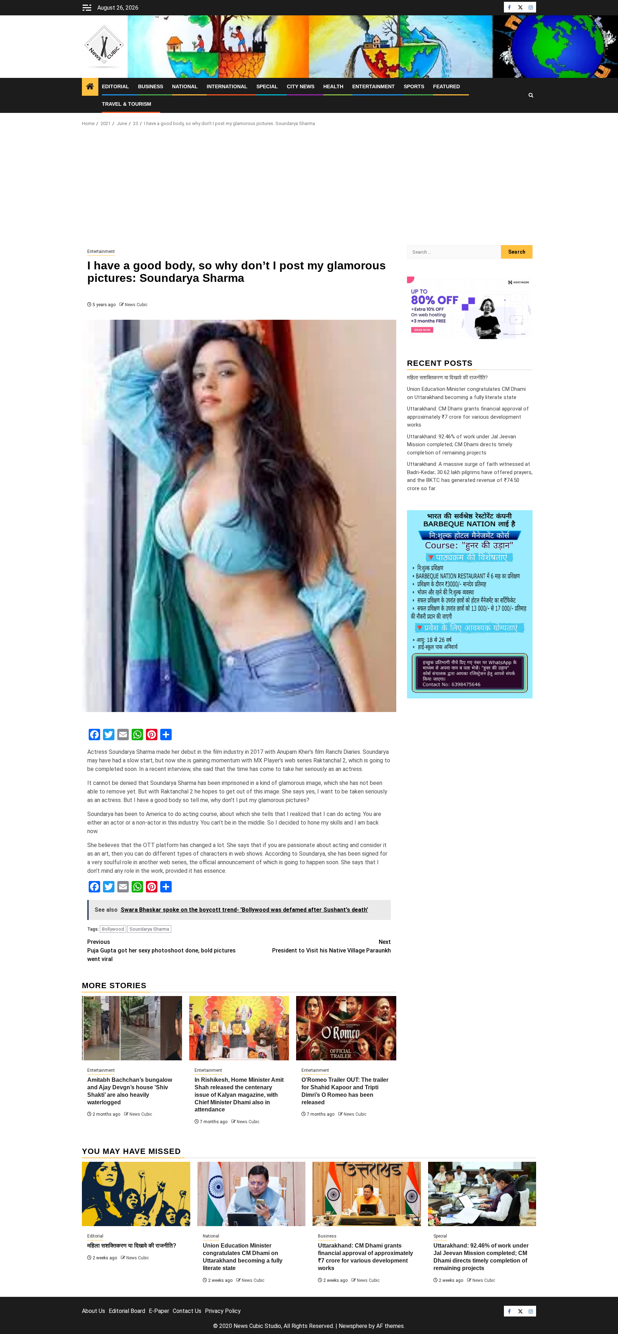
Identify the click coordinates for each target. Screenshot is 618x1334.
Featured (446, 86)
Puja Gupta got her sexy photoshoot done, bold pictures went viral (161, 950)
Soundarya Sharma (149, 929)
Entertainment (373, 86)
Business (150, 86)
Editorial (115, 86)
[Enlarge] (523, 519)
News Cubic (136, 304)
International (227, 86)
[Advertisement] (309, 188)
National (185, 86)
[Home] (90, 87)
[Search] (530, 95)
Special (267, 86)
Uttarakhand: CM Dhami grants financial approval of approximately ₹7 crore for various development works (468, 416)
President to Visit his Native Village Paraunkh (331, 946)
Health (333, 86)
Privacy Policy (223, 1311)
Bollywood (113, 929)
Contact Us (187, 1311)
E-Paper (159, 1311)
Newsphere (353, 1326)
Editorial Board (127, 1311)
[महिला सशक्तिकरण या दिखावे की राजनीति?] (136, 1194)
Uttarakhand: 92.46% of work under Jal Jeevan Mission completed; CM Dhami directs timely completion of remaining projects (461, 444)
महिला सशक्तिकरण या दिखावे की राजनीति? (447, 377)
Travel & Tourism (126, 104)
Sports (414, 86)
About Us (93, 1311)
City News (300, 86)
